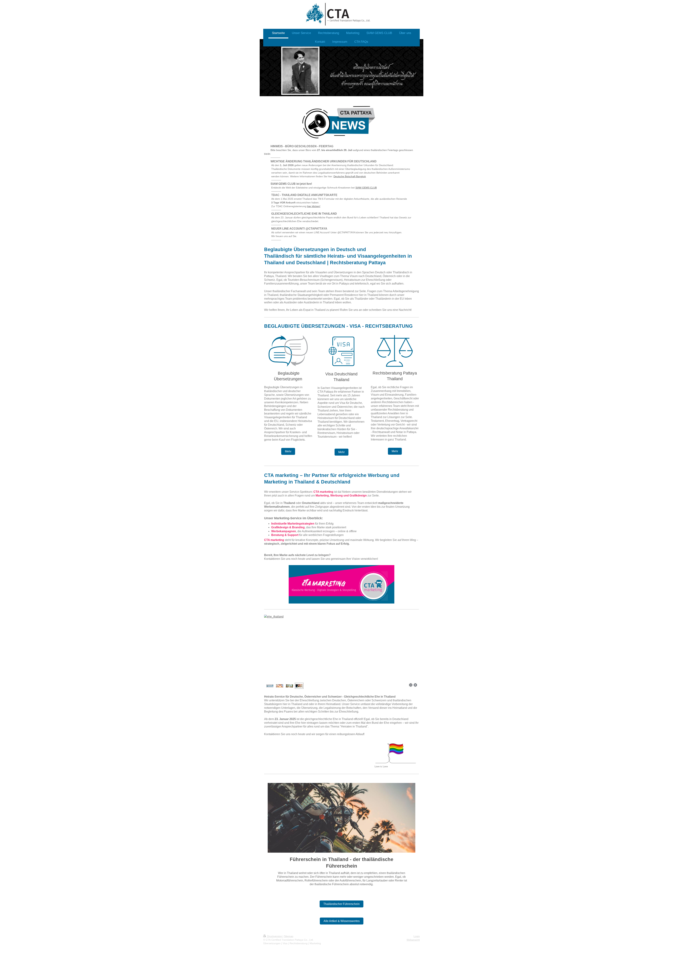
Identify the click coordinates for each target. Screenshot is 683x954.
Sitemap (288, 936)
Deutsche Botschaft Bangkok (349, 176)
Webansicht (413, 939)
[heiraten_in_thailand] (319, 648)
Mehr (288, 451)
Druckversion (274, 936)
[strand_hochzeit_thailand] (289, 686)
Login (417, 936)
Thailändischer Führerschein (341, 903)
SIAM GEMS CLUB (366, 187)
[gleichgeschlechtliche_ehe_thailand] (279, 686)
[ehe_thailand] (299, 686)
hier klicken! (313, 206)
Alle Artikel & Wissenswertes (342, 921)
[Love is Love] (397, 752)
